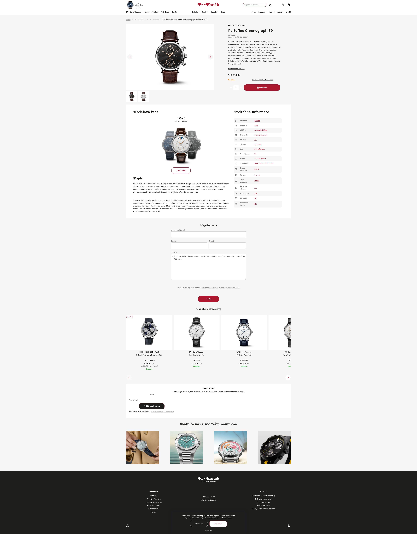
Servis (254, 12)
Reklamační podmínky (263, 499)
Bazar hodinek (153, 509)
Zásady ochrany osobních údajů (263, 509)
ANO (256, 193)
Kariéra (153, 512)
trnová (257, 175)
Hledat (270, 5)
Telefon (174, 241)
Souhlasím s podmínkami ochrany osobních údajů (220, 288)
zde (229, 518)
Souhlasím (218, 524)
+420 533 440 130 (208, 497)
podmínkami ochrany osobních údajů (162, 411)
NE (255, 198)
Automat (257, 144)
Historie (271, 12)
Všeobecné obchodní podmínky (263, 496)
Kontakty (153, 496)
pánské (257, 121)
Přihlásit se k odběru (152, 406)
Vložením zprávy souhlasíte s (208, 288)
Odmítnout (199, 524)
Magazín (280, 12)
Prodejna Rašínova (154, 499)
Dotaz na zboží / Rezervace (262, 80)
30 (255, 154)
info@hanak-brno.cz (208, 500)
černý (256, 169)
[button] (129, 57)
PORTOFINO (181, 170)
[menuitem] (134, 12)
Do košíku (263, 87)
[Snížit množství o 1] (231, 88)
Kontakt (288, 12)
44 (255, 188)
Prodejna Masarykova (154, 502)
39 (255, 140)
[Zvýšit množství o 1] (241, 88)
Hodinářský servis (153, 505)
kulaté (256, 181)
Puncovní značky (263, 502)
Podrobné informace (236, 69)
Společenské (259, 149)
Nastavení (208, 530)
